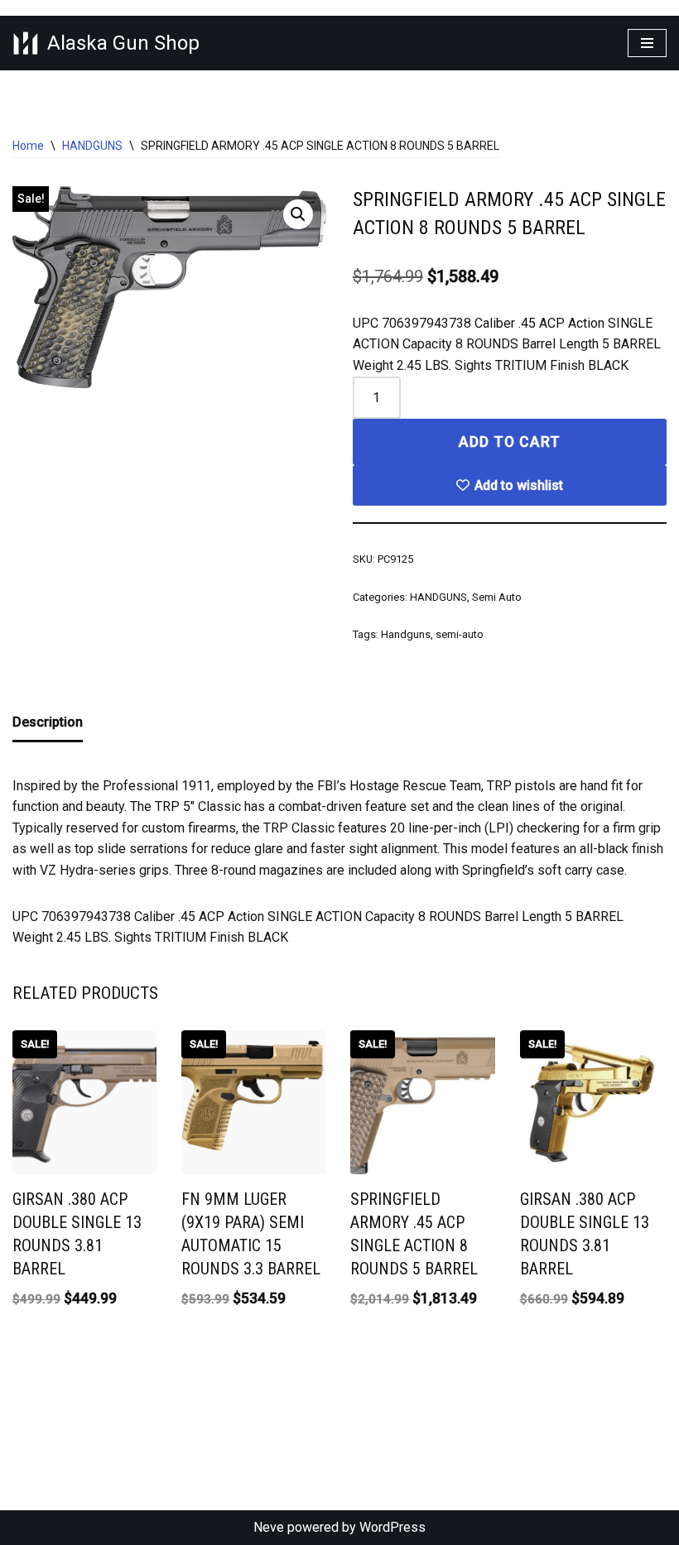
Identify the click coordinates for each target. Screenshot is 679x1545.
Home (28, 145)
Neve (268, 1527)
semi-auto (460, 634)
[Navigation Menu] (647, 43)
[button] (298, 214)
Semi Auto (497, 597)
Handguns (406, 634)
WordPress (392, 1527)
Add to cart (510, 442)
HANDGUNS (92, 145)
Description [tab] (47, 722)
